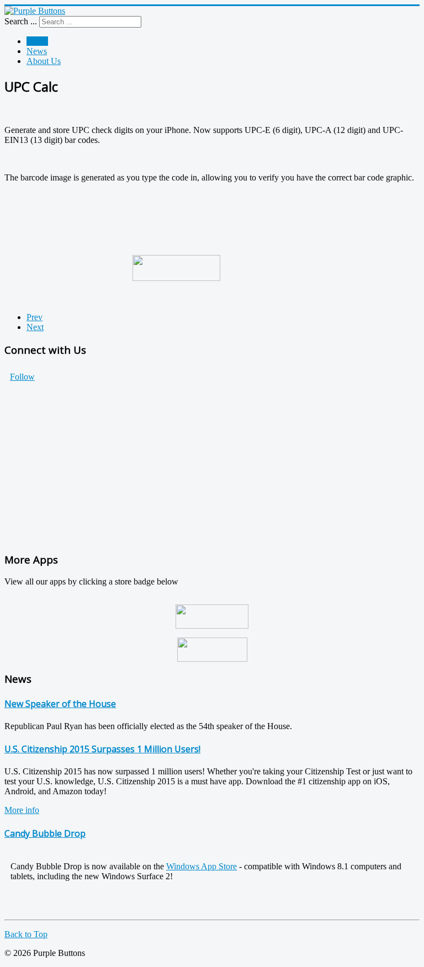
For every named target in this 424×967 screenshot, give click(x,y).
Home (37, 41)
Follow (22, 376)
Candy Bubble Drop (45, 833)
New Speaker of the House (60, 704)
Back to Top (25, 934)
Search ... (20, 21)
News (36, 51)
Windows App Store (201, 866)
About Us (43, 61)
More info (21, 810)
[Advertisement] (212, 464)
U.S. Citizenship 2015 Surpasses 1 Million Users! (102, 749)
